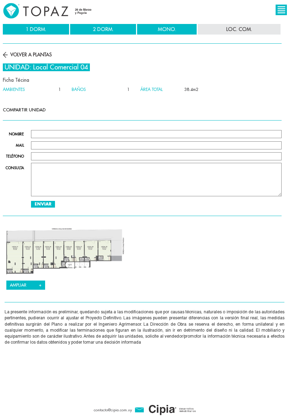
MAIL (20, 145)
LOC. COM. (239, 29)
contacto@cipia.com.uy (113, 410)
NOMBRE (16, 134)
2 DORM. (103, 29)
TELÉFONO (15, 156)
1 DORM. (36, 29)
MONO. (167, 29)
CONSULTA (15, 168)
